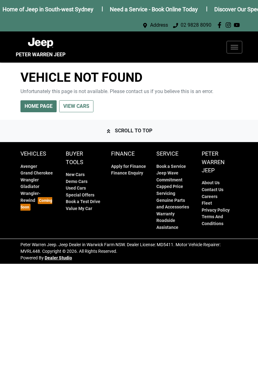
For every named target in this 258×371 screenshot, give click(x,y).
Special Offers (80, 195)
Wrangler (29, 180)
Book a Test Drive (83, 201)
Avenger (28, 166)
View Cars (76, 106)
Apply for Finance (128, 166)
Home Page (39, 106)
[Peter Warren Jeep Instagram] (229, 25)
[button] (234, 47)
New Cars (75, 174)
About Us (211, 183)
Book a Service (171, 166)
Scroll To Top (133, 131)
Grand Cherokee (36, 173)
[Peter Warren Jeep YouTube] (238, 25)
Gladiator (29, 186)
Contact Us (212, 189)
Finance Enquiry (127, 173)
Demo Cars (76, 181)
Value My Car (79, 208)
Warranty (165, 214)
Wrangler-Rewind (30, 197)
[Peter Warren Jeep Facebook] (220, 25)
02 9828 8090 (196, 25)
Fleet (207, 203)
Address (159, 25)
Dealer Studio (58, 257)
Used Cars (76, 188)
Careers (209, 196)
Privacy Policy (216, 210)
